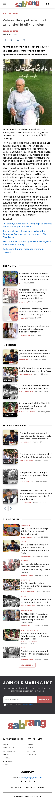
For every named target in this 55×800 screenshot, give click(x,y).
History (6, 398)
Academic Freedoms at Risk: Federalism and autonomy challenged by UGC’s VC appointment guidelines (33, 294)
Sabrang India (27, 575)
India (15, 13)
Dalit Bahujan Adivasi (8, 415)
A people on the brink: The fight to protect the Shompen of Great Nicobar (34, 406)
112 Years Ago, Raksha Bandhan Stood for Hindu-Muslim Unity (34, 387)
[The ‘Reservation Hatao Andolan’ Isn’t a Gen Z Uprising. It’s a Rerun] (10, 374)
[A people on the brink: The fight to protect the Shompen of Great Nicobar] (10, 409)
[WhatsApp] (23, 40)
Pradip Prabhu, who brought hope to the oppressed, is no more (34, 475)
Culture (7, 13)
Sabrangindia (10, 31)
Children (24, 561)
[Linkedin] (17, 40)
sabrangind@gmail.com (30, 777)
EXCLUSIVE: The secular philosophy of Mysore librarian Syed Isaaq (27, 243)
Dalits (5, 363)
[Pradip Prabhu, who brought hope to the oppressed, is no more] (10, 476)
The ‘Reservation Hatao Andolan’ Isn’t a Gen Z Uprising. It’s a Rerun (35, 369)
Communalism (25, 335)
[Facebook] (5, 40)
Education (23, 302)
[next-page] (10, 508)
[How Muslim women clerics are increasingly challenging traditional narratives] (10, 330)
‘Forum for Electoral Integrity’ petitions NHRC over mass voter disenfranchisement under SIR (34, 276)
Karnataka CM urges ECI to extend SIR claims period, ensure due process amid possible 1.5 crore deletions (36, 494)
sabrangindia (25, 359)
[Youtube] (34, 782)
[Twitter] (11, 40)
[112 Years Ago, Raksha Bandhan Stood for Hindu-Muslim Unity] (10, 391)
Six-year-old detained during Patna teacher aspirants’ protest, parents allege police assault (35, 568)
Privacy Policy (28, 705)
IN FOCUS (9, 345)
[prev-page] (5, 508)
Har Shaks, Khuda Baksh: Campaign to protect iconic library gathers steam (27, 225)
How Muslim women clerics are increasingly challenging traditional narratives (34, 329)
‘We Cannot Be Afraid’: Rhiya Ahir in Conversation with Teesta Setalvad (35, 531)
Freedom (22, 318)
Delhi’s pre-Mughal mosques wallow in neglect (23, 250)
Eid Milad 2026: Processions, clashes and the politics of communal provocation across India (34, 618)
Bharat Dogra (26, 481)
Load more (26, 665)
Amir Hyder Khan (25, 374)
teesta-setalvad (26, 392)
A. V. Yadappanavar (27, 412)
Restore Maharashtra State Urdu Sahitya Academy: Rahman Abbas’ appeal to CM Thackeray (24, 234)
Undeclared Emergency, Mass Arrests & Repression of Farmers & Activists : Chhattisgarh (35, 311)
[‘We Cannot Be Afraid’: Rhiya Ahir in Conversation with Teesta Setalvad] (11, 530)
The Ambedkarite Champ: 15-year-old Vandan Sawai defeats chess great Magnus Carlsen (34, 353)
